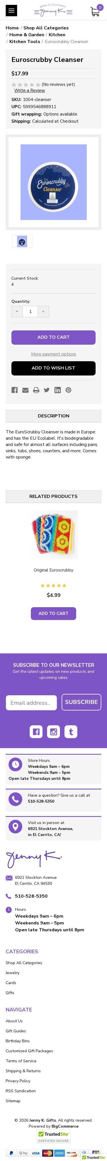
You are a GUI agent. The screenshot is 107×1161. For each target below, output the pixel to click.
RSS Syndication (21, 1091)
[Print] (36, 390)
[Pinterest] (68, 390)
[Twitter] (47, 390)
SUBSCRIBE (81, 702)
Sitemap (13, 1101)
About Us (14, 1021)
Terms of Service (21, 1061)
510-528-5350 (41, 801)
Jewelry (12, 973)
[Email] (25, 390)
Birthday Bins (18, 1041)
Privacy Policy (18, 1081)
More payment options (53, 354)
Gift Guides (16, 1031)
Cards (11, 983)
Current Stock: (25, 281)
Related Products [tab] (53, 496)
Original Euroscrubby (53, 570)
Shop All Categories (24, 963)
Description (53, 416)
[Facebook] (14, 390)
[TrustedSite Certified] (54, 1136)
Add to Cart (53, 613)
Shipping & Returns (23, 1071)
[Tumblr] (70, 731)
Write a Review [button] (29, 90)
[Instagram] (53, 731)
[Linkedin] (57, 390)
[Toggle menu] (11, 10)
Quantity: (20, 301)
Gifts (10, 993)
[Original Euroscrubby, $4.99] (53, 534)
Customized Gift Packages (29, 1051)
